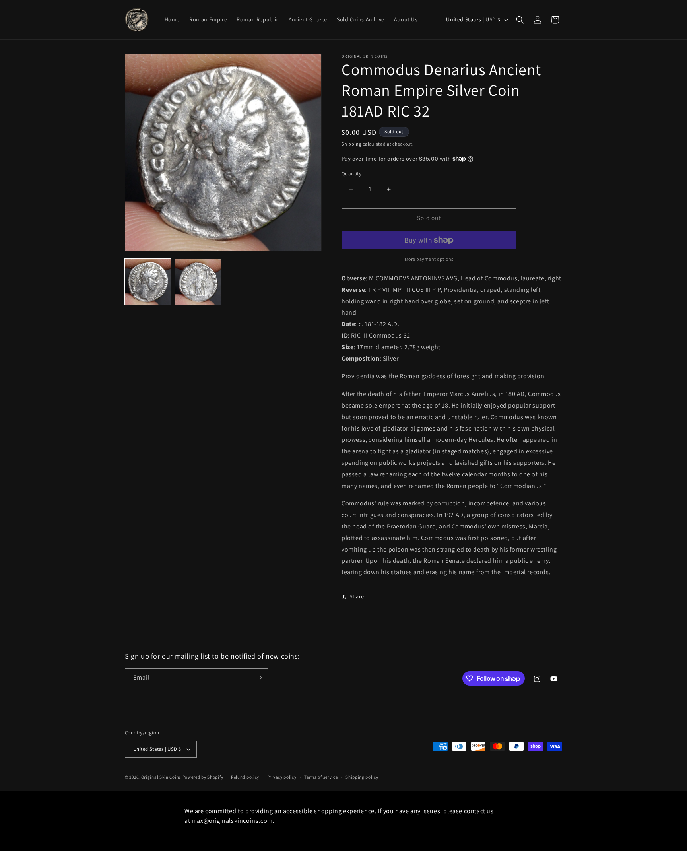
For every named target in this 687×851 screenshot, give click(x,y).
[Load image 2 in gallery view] (198, 282)
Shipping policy (361, 777)
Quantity (351, 173)
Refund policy (245, 777)
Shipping (352, 144)
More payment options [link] (429, 259)
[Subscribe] (259, 677)
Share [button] (356, 596)
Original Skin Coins (161, 777)
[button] (520, 20)
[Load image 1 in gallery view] (148, 282)
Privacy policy (282, 777)
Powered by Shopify (202, 777)
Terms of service (321, 777)
